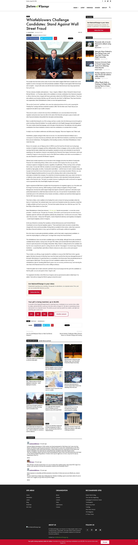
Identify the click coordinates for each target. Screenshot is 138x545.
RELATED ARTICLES (32, 341)
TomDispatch (89, 502)
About (57, 495)
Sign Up (104, 7)
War (46, 386)
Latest (82, 7)
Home (28, 495)
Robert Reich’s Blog (91, 495)
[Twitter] (108, 1)
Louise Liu (97, 58)
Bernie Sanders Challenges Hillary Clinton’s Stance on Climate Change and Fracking (71, 334)
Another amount (61, 314)
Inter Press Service (90, 509)
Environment (48, 365)
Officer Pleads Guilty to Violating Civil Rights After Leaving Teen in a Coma (103, 84)
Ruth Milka (97, 78)
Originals (90, 7)
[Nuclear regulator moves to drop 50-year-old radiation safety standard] (54, 355)
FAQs (57, 502)
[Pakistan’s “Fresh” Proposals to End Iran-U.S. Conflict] (54, 379)
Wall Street (33, 321)
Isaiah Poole (31, 32)
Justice (66, 382)
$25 (38, 314)
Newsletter (29, 497)
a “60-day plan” (52, 210)
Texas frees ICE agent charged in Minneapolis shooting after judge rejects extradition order (34, 407)
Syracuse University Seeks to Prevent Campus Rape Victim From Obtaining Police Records (73, 386)
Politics (28, 16)
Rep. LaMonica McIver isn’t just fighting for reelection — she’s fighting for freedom (33, 383)
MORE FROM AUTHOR (45, 341)
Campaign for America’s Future (94, 500)
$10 (31, 314)
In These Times (90, 514)
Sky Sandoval (98, 47)
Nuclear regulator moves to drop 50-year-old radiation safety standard (103, 74)
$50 (44, 314)
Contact (58, 507)
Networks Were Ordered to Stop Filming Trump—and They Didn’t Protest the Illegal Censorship (72, 361)
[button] (110, 7)
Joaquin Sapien (98, 69)
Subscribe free (34, 292)
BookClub (28, 504)
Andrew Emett (98, 87)
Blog (27, 502)
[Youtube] (110, 1)
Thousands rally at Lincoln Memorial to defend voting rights (103, 43)
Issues (75, 7)
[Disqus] (54, 461)
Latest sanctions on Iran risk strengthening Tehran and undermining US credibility (71, 408)
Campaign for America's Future (39, 35)
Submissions (59, 504)
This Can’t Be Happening (92, 497)
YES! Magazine (89, 512)
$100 (51, 314)
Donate (97, 7)
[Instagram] (105, 1)
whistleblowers (41, 321)
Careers (58, 500)
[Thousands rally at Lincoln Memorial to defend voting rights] (35, 350)
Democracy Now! (90, 504)
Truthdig (88, 507)
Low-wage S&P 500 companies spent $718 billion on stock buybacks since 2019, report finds (53, 408)
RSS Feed (28, 507)
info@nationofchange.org (61, 537)
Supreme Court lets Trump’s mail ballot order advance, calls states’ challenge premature (73, 428)
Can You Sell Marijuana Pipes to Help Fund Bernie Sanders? (39, 334)
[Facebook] (102, 1)
